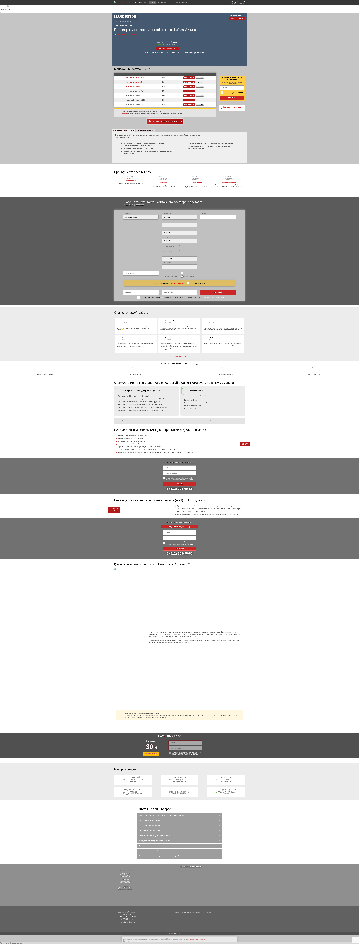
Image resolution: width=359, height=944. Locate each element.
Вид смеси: (128, 213)
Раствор (151, 2)
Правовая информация (203, 912)
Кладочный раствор (133, 790)
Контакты (184, 2)
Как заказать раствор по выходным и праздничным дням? (159, 856)
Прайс (172, 2)
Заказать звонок (237, 18)
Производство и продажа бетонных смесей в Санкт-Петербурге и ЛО (127, 911)
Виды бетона (142, 2)
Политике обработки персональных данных (214, 297)
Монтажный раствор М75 (135, 82)
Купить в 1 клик (189, 77)
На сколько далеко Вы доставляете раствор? (154, 836)
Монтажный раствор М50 (135, 77)
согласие (240, 92)
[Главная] (122, 2)
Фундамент (164, 2)
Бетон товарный (133, 777)
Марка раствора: (167, 254)
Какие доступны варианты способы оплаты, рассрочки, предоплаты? (163, 815)
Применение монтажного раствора (123, 130)
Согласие (162, 297)
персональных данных (236, 93)
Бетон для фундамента (226, 790)
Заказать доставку (244, 443)
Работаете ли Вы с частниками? (150, 830)
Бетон (134, 2)
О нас (177, 2)
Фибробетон (226, 777)
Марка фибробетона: (169, 237)
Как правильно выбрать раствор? (150, 820)
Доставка (125, 113)
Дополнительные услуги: (170, 276)
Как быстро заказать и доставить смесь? (153, 846)
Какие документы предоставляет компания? (154, 841)
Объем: (204, 213)
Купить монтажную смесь (167, 48)
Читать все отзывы (179, 356)
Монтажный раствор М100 (135, 86)
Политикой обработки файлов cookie (198, 939)
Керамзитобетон (179, 777)
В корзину (200, 77)
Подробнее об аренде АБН (114, 510)
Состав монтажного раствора (145, 130)
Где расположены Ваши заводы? (150, 825)
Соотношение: (167, 262)
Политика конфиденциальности (184, 912)
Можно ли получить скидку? (148, 851)
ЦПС (158, 2)
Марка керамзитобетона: (170, 229)
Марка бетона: (167, 213)
